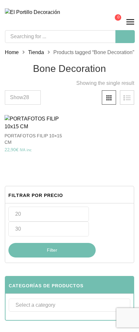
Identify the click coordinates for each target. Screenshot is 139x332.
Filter (52, 250)
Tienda (36, 52)
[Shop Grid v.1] (109, 97)
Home (12, 52)
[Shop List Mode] (127, 97)
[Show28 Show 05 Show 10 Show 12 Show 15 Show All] (23, 97)
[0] (113, 22)
